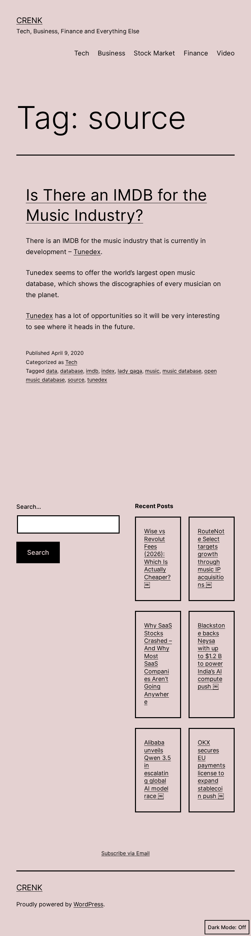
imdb (92, 371)
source (76, 379)
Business (111, 53)
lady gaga (130, 371)
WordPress (88, 904)
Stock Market (154, 53)
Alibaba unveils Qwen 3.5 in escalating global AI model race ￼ (157, 769)
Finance (196, 53)
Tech (81, 53)
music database (181, 371)
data (51, 371)
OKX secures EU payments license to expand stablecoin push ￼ (211, 769)
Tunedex (87, 252)
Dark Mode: (222, 927)
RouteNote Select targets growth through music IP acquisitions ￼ (211, 558)
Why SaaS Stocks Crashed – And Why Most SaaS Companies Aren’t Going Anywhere (158, 663)
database (71, 371)
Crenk (29, 20)
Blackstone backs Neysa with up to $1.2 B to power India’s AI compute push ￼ (211, 656)
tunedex (97, 379)
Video (226, 53)
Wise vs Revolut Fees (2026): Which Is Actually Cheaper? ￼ (157, 558)
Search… (28, 506)
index (108, 371)
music (152, 371)
